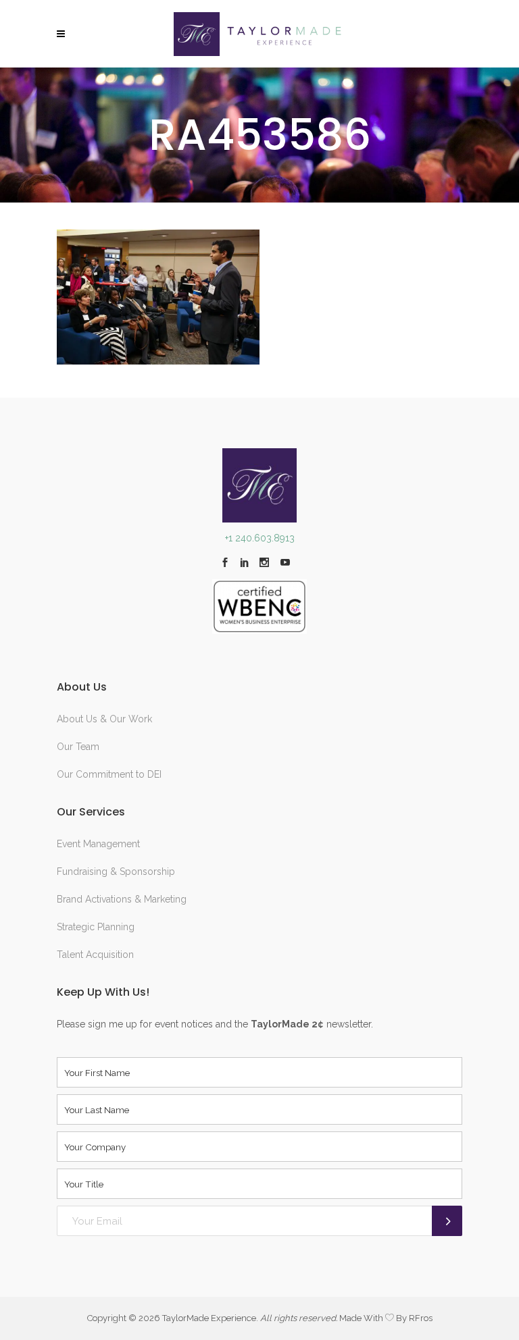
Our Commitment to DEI (109, 774)
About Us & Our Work (104, 719)
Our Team (78, 746)
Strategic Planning (95, 926)
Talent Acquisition (95, 954)
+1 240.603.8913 (260, 538)
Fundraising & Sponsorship (116, 871)
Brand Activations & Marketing (122, 899)
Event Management (98, 843)
